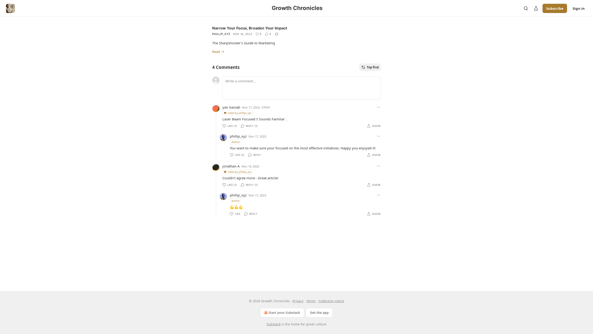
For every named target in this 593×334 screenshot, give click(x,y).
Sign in (579, 8)
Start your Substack (284, 312)
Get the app (319, 312)
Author (235, 142)
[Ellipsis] (378, 107)
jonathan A (231, 166)
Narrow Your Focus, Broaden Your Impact (249, 28)
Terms (311, 301)
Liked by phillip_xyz (239, 113)
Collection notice (331, 301)
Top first (373, 67)
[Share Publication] (536, 8)
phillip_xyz (221, 34)
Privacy (298, 301)
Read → (218, 51)
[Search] (525, 8)
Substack (274, 324)
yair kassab (231, 107)
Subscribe (554, 8)
